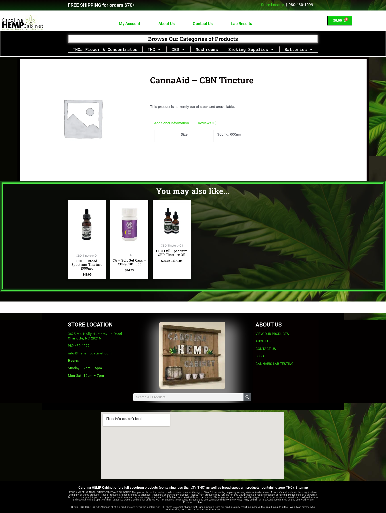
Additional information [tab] (171, 123)
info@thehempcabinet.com (90, 353)
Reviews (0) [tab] (207, 123)
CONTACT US (266, 349)
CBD (175, 49)
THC (151, 49)
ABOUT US (263, 341)
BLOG (260, 356)
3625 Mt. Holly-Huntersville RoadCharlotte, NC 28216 (95, 336)
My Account (129, 23)
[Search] (247, 397)
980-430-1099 (78, 346)
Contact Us (203, 23)
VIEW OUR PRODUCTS (272, 334)
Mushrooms (207, 49)
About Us (166, 23)
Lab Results (241, 23)
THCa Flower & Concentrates (105, 49)
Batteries (296, 49)
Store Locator (272, 4)
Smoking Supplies (248, 49)
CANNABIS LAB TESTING (275, 364)
